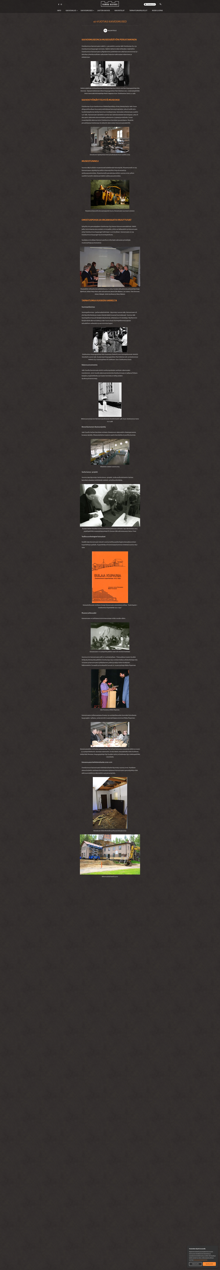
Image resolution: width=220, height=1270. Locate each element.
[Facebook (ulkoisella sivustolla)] (59, 4)
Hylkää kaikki (195, 1264)
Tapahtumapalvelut (138, 10)
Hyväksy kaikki (209, 1264)
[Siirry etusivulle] (110, 4)
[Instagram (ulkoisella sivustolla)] (61, 4)
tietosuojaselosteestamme (200, 1260)
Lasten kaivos (103, 10)
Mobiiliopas (157, 10)
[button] (160, 4)
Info (59, 10)
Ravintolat (120, 10)
